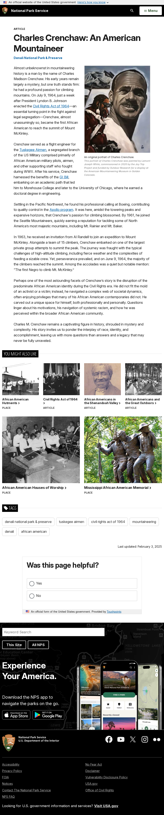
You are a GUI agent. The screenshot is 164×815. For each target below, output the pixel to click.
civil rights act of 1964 (108, 522)
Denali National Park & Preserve (38, 58)
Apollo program (61, 209)
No (38, 595)
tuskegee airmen (71, 522)
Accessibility (10, 764)
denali (9, 531)
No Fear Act (93, 764)
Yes (39, 583)
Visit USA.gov (106, 806)
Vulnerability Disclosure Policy (106, 777)
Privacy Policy (12, 771)
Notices (7, 783)
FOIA (5, 777)
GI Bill (64, 177)
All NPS (38, 645)
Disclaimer (92, 771)
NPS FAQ (8, 796)
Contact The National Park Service (26, 790)
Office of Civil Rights (99, 790)
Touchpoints (114, 611)
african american (34, 531)
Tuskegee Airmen (32, 150)
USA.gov (91, 783)
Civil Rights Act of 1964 (51, 106)
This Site (14, 645)
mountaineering (144, 522)
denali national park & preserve (28, 522)
